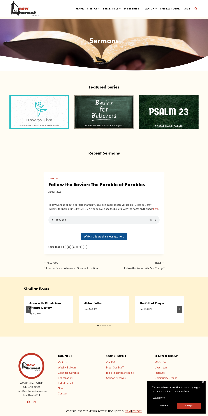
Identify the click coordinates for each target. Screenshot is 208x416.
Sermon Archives (116, 377)
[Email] (85, 247)
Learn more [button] (158, 397)
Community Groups (166, 377)
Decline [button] (164, 405)
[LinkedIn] (74, 247)
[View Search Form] (196, 8)
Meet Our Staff (115, 367)
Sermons (53, 178)
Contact (62, 393)
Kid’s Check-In (66, 383)
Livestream (161, 367)
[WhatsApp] (79, 247)
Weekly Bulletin (67, 367)
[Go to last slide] (28, 309)
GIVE (187, 8)
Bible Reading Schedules (120, 372)
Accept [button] (188, 405)
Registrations (66, 377)
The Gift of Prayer (152, 303)
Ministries (160, 362)
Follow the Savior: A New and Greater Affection (71, 266)
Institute (160, 372)
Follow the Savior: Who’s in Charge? (144, 266)
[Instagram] (34, 401)
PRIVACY (137, 411)
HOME (80, 8)
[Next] (179, 309)
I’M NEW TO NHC (170, 8)
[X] (69, 247)
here (155, 208)
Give (60, 388)
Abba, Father (93, 303)
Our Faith (111, 362)
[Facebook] (63, 247)
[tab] (98, 325)
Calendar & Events (68, 372)
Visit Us (62, 362)
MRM (128, 411)
